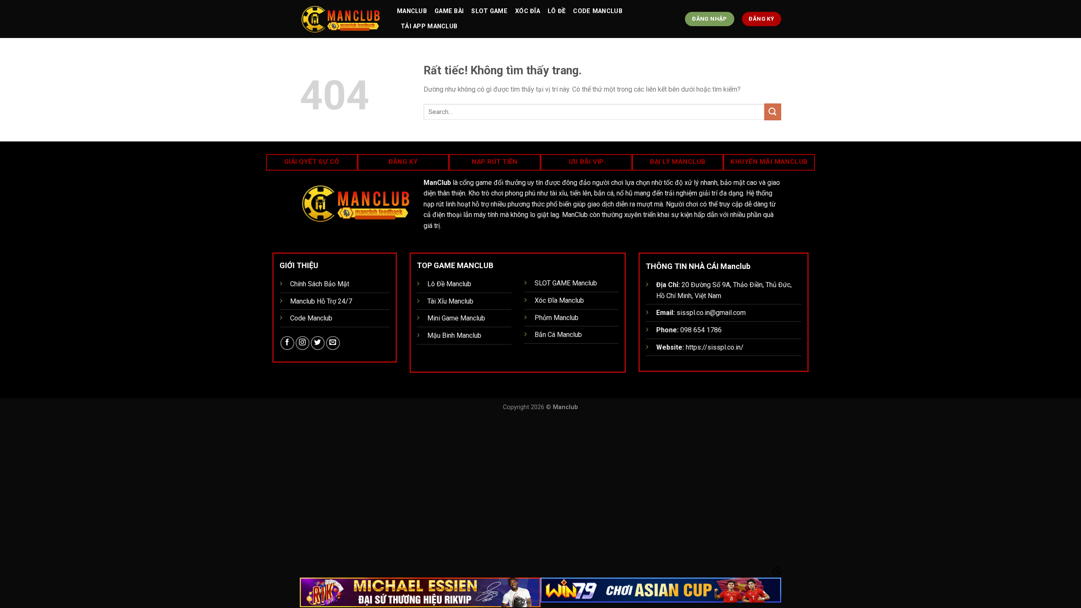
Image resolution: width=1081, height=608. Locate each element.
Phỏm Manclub (557, 318)
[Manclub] (342, 19)
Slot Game (489, 11)
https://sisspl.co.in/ (715, 347)
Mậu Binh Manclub (454, 335)
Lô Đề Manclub (449, 284)
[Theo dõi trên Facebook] (287, 343)
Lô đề (556, 11)
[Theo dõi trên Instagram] (303, 343)
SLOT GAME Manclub (566, 283)
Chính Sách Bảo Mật (319, 284)
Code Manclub (597, 11)
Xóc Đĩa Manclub (559, 300)
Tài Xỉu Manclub (450, 301)
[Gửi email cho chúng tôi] (333, 343)
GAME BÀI (449, 11)
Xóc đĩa (527, 11)
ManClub (412, 11)
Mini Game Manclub (456, 318)
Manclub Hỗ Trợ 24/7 (321, 301)
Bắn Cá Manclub (558, 335)
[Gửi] (772, 111)
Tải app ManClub (429, 26)
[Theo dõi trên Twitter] (318, 343)
